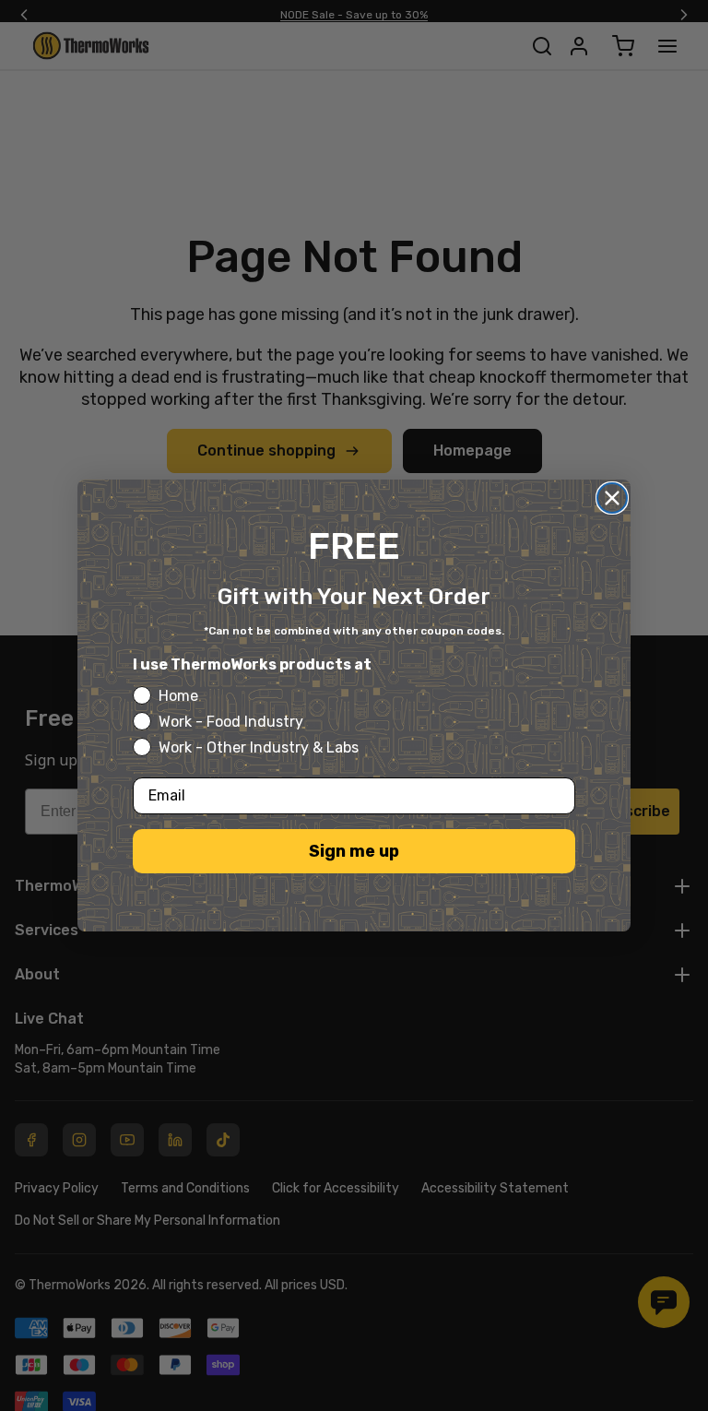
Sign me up (354, 851)
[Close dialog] (612, 498)
